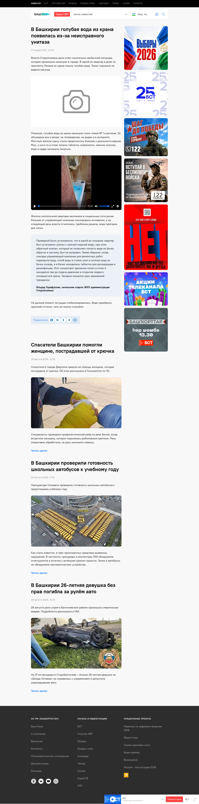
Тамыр (115, 3)
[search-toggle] (163, 14)
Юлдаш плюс (87, 3)
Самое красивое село (137, 745)
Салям (126, 3)
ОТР (80, 785)
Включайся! (131, 760)
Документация (40, 763)
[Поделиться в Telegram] (69, 320)
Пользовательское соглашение (50, 756)
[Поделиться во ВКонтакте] (57, 320)
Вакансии (37, 741)
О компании (38, 733)
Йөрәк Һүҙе (131, 737)
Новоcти (36, 3)
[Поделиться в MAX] (51, 320)
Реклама (36, 771)
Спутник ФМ (58, 3)
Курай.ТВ (137, 3)
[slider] (62, 206)
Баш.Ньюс (37, 726)
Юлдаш (73, 3)
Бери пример (132, 752)
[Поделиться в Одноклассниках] (63, 320)
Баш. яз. (143, 14)
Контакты (37, 748)
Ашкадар (104, 3)
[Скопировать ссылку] (75, 320)
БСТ (46, 3)
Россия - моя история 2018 (140, 767)
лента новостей (83, 14)
